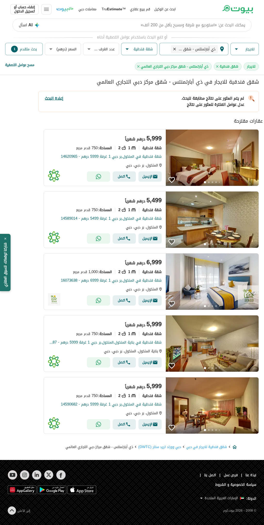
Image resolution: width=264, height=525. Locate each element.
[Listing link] (151, 158)
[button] (244, 49)
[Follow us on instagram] (24, 475)
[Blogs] (65, 9)
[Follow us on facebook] (61, 475)
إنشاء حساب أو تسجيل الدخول (24, 9)
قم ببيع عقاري (140, 9)
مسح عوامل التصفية (19, 64)
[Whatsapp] (98, 176)
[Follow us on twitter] (49, 475)
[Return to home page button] (237, 9)
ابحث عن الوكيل (165, 9)
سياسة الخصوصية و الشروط (235, 484)
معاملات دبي (87, 9)
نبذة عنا (250, 475)
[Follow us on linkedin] (37, 475)
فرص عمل (231, 475)
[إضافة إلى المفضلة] (172, 180)
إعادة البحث (54, 98)
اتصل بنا (210, 475)
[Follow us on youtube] (12, 475)
